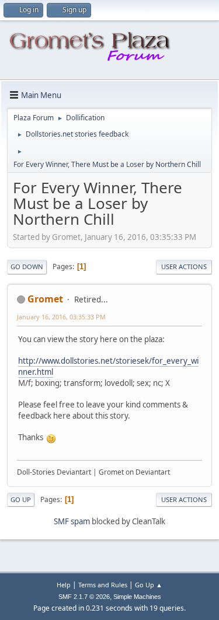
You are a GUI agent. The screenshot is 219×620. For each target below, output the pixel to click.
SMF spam (72, 521)
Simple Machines (137, 596)
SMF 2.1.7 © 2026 (84, 596)
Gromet (45, 298)
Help (64, 584)
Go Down (27, 266)
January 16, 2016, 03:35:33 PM (61, 316)
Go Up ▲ (148, 584)
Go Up (21, 499)
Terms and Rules (102, 584)
